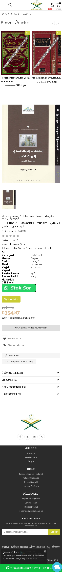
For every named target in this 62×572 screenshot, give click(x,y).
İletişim (31, 461)
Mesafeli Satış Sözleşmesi (31, 511)
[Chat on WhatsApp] (19, 291)
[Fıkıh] (11, 14)
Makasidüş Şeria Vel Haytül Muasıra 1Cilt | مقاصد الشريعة (46, 78)
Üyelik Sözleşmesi (31, 499)
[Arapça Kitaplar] (8, 14)
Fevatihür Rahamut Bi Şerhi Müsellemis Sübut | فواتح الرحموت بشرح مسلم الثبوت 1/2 (15, 78)
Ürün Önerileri (11, 394)
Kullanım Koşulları (31, 478)
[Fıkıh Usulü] (14, 14)
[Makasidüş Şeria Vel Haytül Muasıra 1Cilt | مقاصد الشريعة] (46, 53)
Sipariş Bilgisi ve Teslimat (31, 474)
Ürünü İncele (21, 59)
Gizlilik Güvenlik (31, 482)
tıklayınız (34, 558)
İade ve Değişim (31, 486)
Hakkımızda (31, 457)
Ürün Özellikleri (12, 373)
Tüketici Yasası (31, 507)
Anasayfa (31, 453)
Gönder (54, 532)
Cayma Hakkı (31, 503)
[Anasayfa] (5, 14)
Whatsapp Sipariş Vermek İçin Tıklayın (33, 567)
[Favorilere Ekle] (16, 59)
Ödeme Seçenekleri (14, 387)
